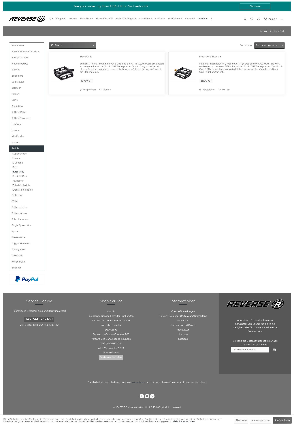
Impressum (183, 321)
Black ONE (18, 172)
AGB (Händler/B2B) (111, 343)
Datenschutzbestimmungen (262, 341)
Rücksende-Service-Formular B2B (111, 334)
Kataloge (183, 339)
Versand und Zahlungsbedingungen (111, 339)
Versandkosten (139, 382)
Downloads (111, 330)
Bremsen (16, 88)
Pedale (15, 148)
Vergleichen (89, 90)
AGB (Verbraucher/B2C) (111, 348)
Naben (15, 142)
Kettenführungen (21, 118)
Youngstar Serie (20, 58)
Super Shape (19, 154)
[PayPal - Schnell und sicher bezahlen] (26, 279)
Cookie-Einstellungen (183, 311)
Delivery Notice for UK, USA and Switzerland (183, 316)
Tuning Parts (18, 249)
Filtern (58, 45)
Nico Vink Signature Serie (26, 52)
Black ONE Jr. (19, 176)
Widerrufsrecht (111, 353)
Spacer (15, 231)
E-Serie (16, 70)
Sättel (15, 201)
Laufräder (17, 124)
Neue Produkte (20, 64)
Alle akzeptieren (260, 420)
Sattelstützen (19, 213)
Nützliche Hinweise (111, 325)
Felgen (15, 94)
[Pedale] (202, 19)
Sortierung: (246, 45)
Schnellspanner (20, 219)
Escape (16, 158)
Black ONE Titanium (210, 57)
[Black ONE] (64, 73)
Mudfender (18, 136)
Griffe (15, 100)
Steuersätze (18, 237)
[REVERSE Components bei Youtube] (147, 396)
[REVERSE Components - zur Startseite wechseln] (27, 19)
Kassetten (17, 106)
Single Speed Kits (21, 225)
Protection (17, 195)
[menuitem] (61, 19)
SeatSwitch (18, 45)
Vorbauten (17, 256)
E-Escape (17, 163)
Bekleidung (18, 82)
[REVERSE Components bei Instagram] (152, 396)
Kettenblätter (19, 112)
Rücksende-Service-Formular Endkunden (111, 316)
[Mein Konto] (258, 19)
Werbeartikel (18, 262)
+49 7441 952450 (39, 319)
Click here (255, 6)
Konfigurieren (282, 420)
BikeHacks (17, 76)
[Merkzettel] (252, 19)
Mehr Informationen (184, 421)
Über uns (183, 334)
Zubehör (16, 268)
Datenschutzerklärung (183, 325)
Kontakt (111, 311)
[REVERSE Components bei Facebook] (141, 396)
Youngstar (18, 181)
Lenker (15, 130)
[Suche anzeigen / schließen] (245, 19)
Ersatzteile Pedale (22, 190)
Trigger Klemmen (21, 243)
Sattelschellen (19, 207)
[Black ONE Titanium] (183, 73)
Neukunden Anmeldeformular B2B (111, 321)
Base (15, 167)
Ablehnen (241, 420)
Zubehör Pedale (21, 185)
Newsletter (183, 330)
